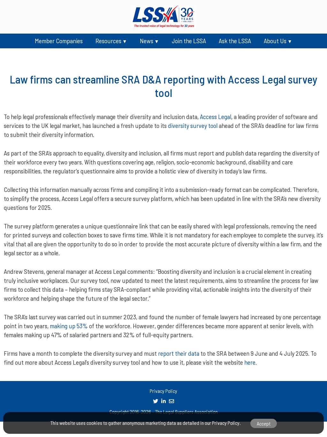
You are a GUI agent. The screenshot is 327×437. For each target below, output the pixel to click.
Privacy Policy (163, 391)
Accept (263, 423)
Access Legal (215, 116)
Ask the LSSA (235, 40)
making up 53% (69, 326)
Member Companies (59, 40)
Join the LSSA (189, 40)
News (146, 40)
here (249, 362)
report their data (178, 353)
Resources (108, 40)
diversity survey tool (192, 125)
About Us (275, 40)
